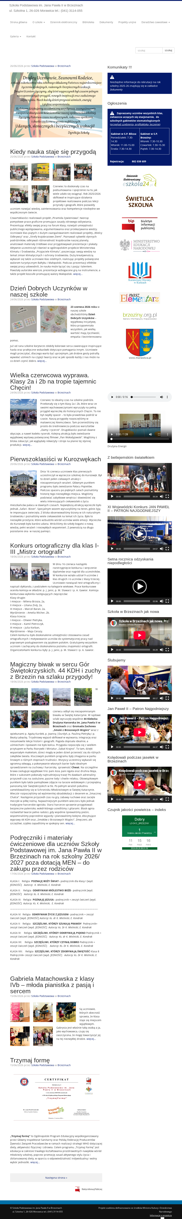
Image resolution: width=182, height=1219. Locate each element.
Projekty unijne (127, 22)
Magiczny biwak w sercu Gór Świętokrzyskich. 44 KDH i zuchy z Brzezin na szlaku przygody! (55, 670)
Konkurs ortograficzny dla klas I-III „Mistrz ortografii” (54, 548)
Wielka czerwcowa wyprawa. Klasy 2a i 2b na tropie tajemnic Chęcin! (53, 381)
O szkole (38, 22)
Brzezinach (64, 66)
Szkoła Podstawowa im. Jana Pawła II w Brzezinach (46, 8)
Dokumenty (106, 22)
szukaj (168, 50)
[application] (140, 481)
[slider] (137, 496)
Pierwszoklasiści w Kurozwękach (55, 459)
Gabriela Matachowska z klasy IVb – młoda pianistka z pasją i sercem (52, 984)
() (137, 130)
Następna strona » (56, 1177)
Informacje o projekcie (161, 1215)
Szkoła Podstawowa (42, 66)
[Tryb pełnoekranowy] (167, 496)
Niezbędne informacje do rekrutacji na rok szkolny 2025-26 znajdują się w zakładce (135, 85)
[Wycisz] (161, 496)
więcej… (78, 274)
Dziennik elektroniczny (63, 22)
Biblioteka (88, 22)
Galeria (14, 36)
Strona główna (18, 22)
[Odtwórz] (112, 496)
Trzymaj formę (30, 1060)
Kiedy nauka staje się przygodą (53, 151)
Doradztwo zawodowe (154, 22)
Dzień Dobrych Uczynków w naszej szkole (48, 291)
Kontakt (31, 36)
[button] (140, 481)
